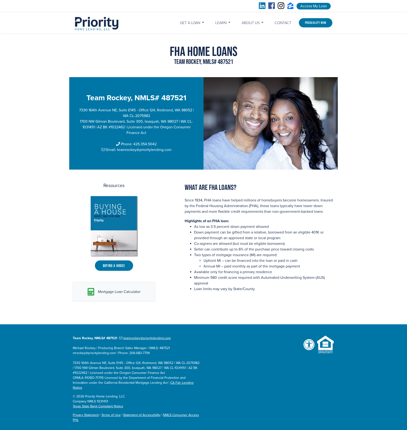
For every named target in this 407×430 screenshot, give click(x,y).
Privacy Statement (86, 415)
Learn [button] (221, 23)
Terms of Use (111, 415)
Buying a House (114, 265)
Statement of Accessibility (141, 415)
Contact (283, 23)
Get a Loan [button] (190, 23)
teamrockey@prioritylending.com (144, 149)
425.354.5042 (145, 144)
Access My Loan (313, 6)
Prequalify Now (315, 23)
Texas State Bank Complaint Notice (98, 406)
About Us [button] (251, 23)
